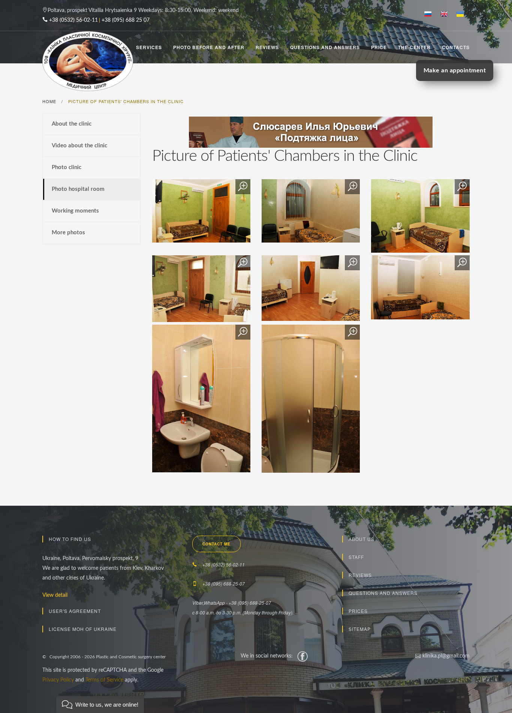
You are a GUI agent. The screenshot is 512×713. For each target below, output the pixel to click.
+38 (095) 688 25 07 (126, 20)
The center (414, 47)
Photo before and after (208, 47)
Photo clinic (66, 167)
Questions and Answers (325, 47)
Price (379, 47)
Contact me (216, 544)
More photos (68, 232)
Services (149, 47)
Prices (358, 611)
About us (361, 539)
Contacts (456, 47)
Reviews (267, 47)
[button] (100, 704)
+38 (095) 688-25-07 (223, 583)
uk (463, 14)
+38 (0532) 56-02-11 (73, 20)
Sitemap (360, 629)
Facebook (302, 656)
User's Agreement (75, 611)
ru (430, 14)
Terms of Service (104, 680)
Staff (356, 557)
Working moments (75, 211)
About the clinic (71, 124)
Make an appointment (455, 70)
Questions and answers (383, 593)
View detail (54, 595)
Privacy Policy (58, 680)
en (447, 14)
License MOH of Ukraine (83, 629)
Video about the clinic (79, 145)
